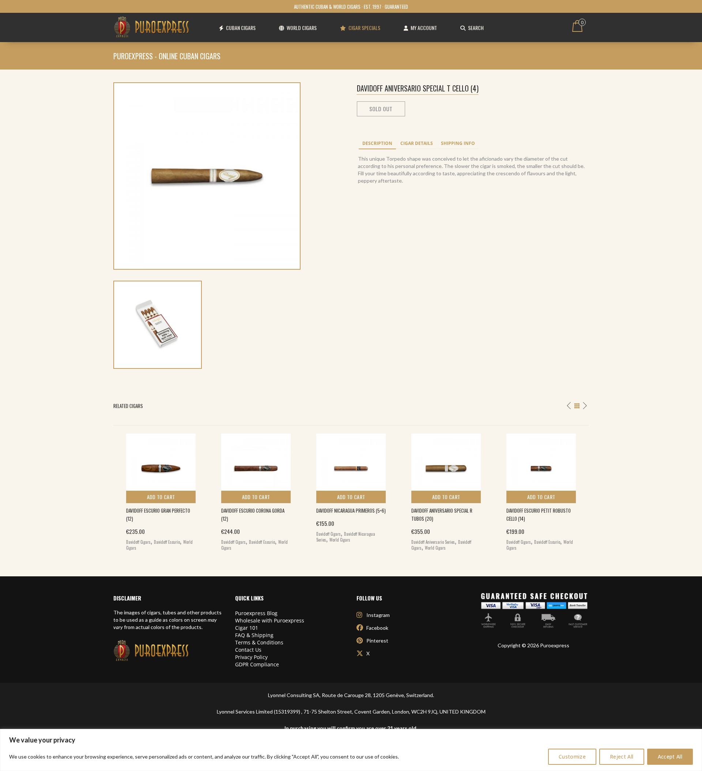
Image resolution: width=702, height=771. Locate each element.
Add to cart (161, 497)
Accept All (670, 756)
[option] (160, 490)
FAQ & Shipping (254, 635)
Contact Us (248, 649)
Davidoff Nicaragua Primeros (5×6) (351, 510)
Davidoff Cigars (138, 542)
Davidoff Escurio (167, 542)
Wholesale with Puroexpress (269, 620)
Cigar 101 (246, 627)
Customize (572, 756)
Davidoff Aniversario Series (433, 542)
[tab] (377, 144)
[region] (351, 750)
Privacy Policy (251, 657)
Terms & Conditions (259, 642)
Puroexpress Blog (256, 613)
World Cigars (339, 540)
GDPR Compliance (257, 664)
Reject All (622, 756)
